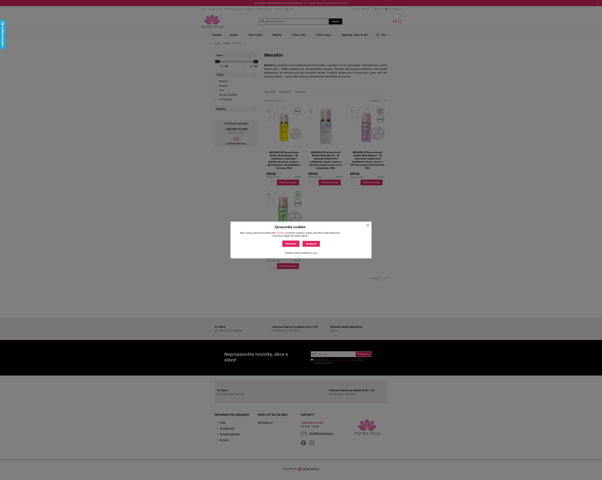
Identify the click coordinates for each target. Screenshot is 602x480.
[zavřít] (368, 224)
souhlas (280, 233)
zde (315, 253)
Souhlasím (311, 244)
